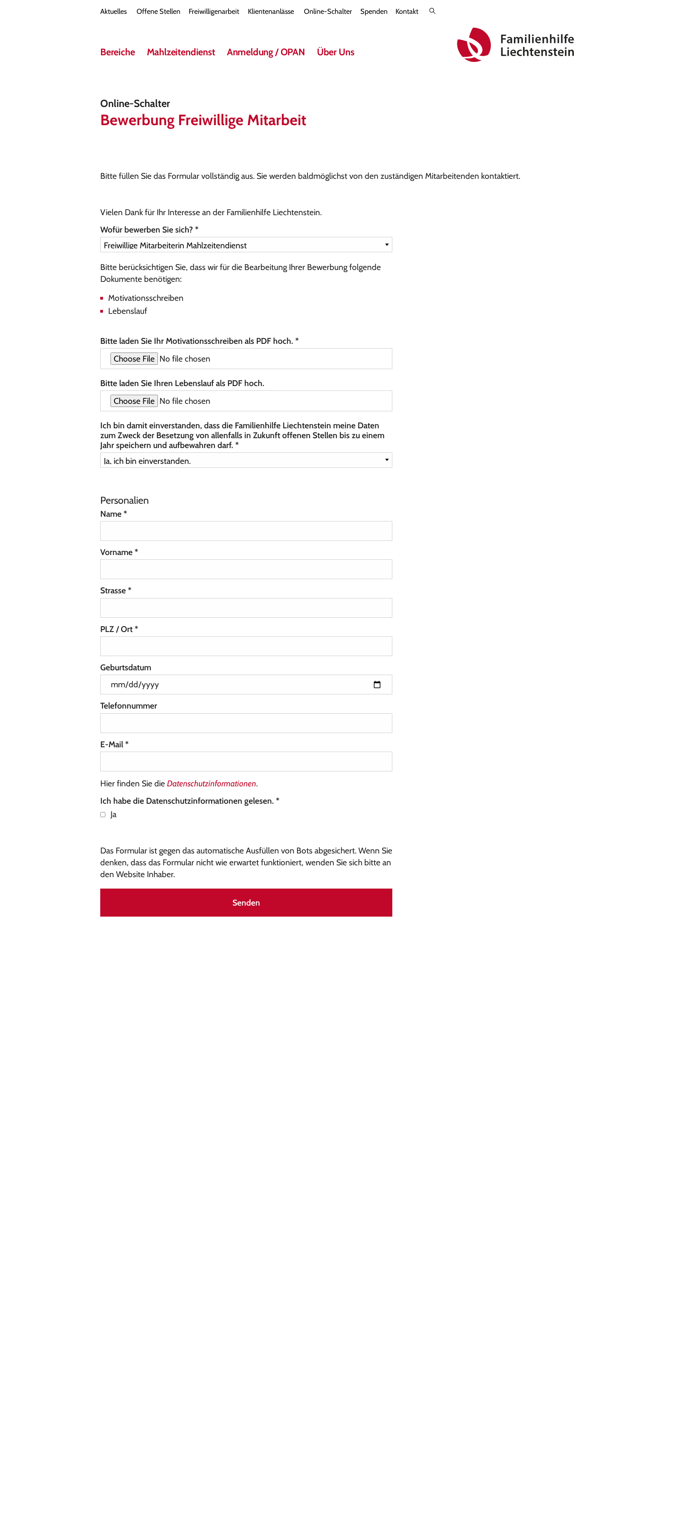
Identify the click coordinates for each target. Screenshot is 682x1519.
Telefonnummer (128, 706)
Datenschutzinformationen (211, 783)
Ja (113, 814)
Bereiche (117, 52)
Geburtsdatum (125, 667)
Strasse (115, 590)
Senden (246, 903)
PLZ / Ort (119, 629)
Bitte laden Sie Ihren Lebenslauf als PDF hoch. (182, 383)
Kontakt (406, 11)
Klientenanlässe (271, 11)
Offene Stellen (158, 11)
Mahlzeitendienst (181, 52)
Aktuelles (113, 11)
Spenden (374, 11)
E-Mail (114, 744)
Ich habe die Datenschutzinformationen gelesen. (189, 801)
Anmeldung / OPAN (266, 52)
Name (113, 514)
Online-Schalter (328, 11)
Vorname (119, 552)
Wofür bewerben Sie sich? (149, 229)
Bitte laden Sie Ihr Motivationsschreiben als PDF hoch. (199, 341)
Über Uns (335, 52)
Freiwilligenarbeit (214, 11)
